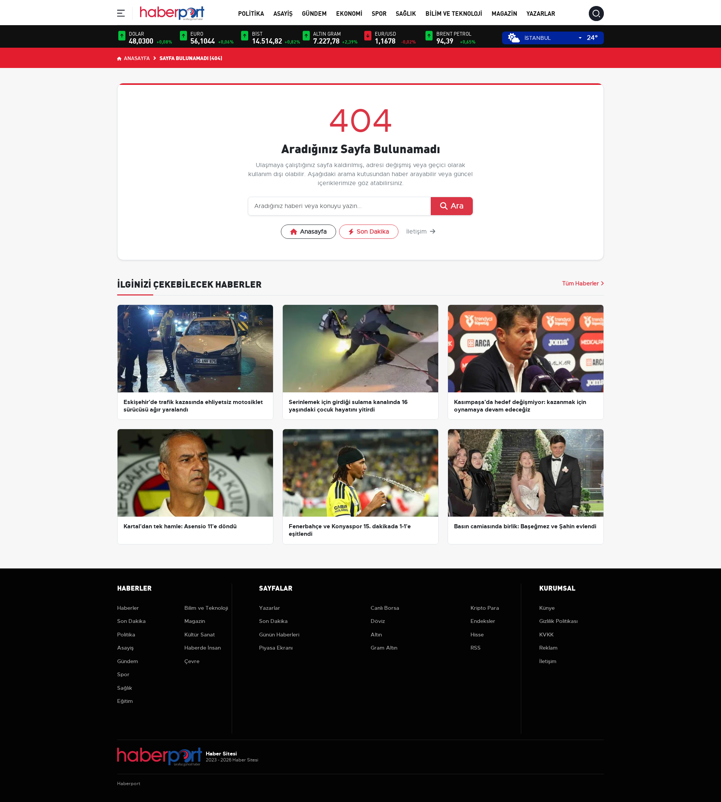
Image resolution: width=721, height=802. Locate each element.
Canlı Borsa (385, 608)
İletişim (417, 231)
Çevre (191, 661)
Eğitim (125, 701)
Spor (379, 13)
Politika (251, 13)
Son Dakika (373, 231)
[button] (121, 14)
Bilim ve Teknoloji (453, 13)
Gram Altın (384, 647)
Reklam (548, 647)
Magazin (504, 13)
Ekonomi (349, 13)
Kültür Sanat (199, 634)
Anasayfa (136, 58)
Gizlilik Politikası (558, 621)
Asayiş (283, 13)
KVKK (546, 634)
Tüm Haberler (580, 283)
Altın (376, 634)
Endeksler (483, 621)
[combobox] (553, 38)
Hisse (477, 634)
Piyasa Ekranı (276, 647)
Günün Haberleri (279, 634)
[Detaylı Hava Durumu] (514, 37)
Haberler (128, 608)
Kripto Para (485, 608)
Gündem (314, 13)
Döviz (378, 621)
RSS (476, 647)
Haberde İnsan (202, 647)
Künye (547, 608)
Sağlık (406, 13)
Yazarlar (540, 13)
